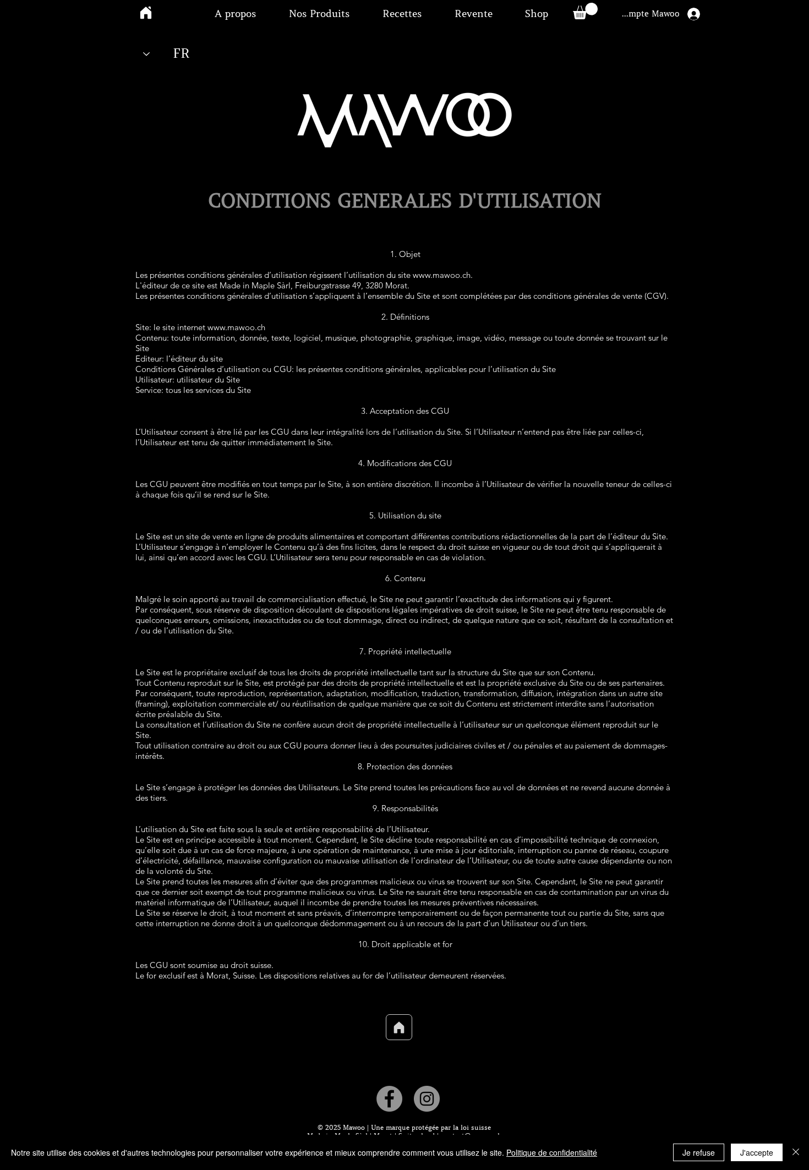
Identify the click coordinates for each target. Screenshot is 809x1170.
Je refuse (698, 1152)
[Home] (146, 12)
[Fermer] (795, 1152)
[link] (585, 11)
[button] (235, 14)
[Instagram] (427, 1099)
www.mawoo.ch (442, 275)
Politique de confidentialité (551, 1152)
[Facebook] (389, 1099)
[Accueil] (399, 1027)
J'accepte (756, 1152)
